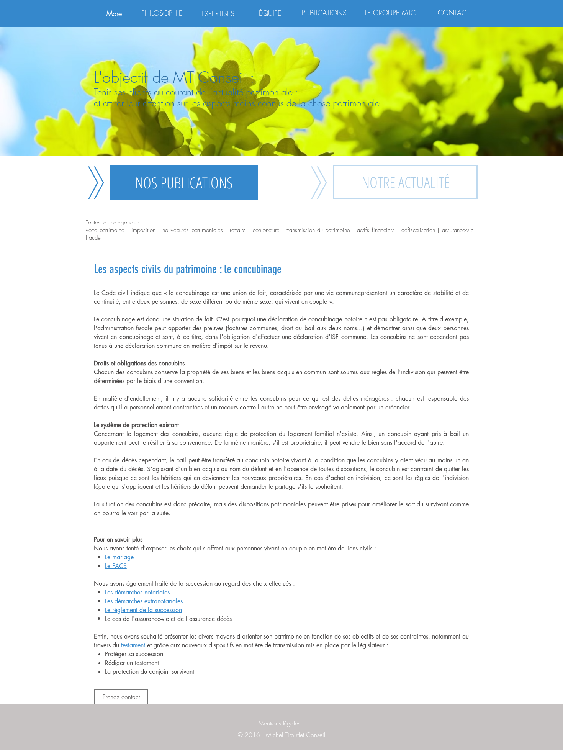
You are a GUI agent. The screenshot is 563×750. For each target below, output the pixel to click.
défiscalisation (418, 230)
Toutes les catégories (111, 222)
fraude (93, 238)
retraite (239, 230)
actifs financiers (375, 230)
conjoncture (267, 230)
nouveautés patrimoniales (192, 230)
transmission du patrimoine (318, 230)
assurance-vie (458, 230)
